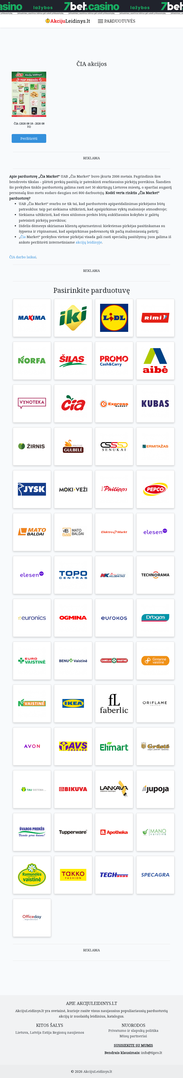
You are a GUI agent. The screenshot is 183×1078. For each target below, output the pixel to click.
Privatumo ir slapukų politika (133, 1030)
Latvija (35, 1032)
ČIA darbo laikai (22, 257)
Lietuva (21, 1032)
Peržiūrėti (28, 138)
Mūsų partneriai (133, 1036)
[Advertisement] (96, 46)
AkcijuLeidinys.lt (97, 1071)
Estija (47, 1032)
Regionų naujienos (68, 1032)
